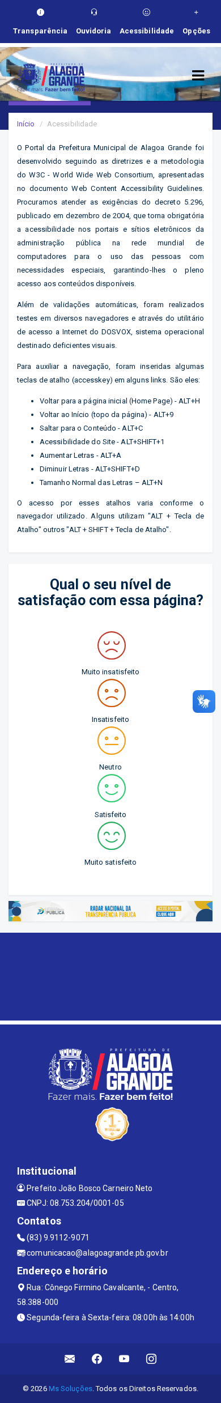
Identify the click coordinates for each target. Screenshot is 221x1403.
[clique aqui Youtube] (124, 1359)
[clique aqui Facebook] (97, 1359)
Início (26, 124)
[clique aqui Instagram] (152, 1359)
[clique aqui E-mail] (70, 1359)
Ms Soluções (70, 1388)
